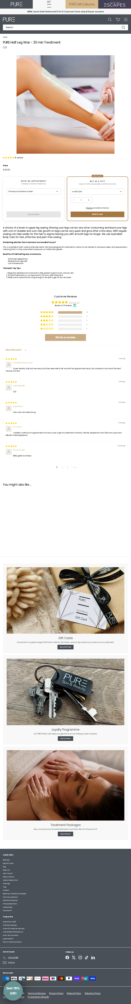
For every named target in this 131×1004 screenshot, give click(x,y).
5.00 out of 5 (74, 302)
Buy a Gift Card (65, 647)
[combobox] (65, 27)
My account (7, 910)
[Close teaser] (24, 980)
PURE (5, 47)
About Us (6, 870)
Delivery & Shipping (10, 900)
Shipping (89, 208)
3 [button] (67, 467)
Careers (6, 890)
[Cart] (118, 19)
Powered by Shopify (38, 997)
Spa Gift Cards (8, 863)
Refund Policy (74, 993)
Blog (4, 867)
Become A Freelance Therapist (14, 894)
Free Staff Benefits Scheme (13, 932)
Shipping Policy (93, 993)
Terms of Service (37, 993)
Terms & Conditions (10, 897)
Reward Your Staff (9, 922)
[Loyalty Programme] (65, 692)
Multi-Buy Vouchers (10, 935)
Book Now (6, 860)
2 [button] (62, 467)
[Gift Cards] (65, 600)
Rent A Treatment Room (12, 942)
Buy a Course (65, 834)
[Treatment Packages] (65, 785)
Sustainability (8, 939)
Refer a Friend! (8, 877)
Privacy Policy (56, 993)
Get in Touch (8, 873)
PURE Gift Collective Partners (13, 929)
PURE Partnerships (10, 925)
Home (5, 37)
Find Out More (65, 739)
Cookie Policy (7, 907)
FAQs (4, 887)
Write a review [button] (65, 337)
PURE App (6, 884)
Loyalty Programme (10, 880)
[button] (8, 157)
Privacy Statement (10, 904)
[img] (11, 359)
